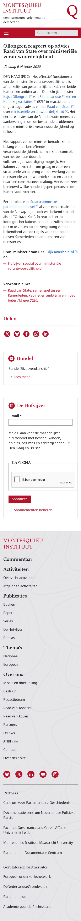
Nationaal (10, 656)
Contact (9, 749)
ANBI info (10, 741)
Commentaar (17, 559)
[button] (9, 774)
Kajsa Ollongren (15, 96)
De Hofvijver (13, 629)
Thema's (12, 647)
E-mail (14, 416)
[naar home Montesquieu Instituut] (22, 8)
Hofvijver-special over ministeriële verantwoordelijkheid (34, 266)
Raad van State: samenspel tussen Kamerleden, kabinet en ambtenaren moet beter (41, 295)
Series (8, 621)
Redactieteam (14, 699)
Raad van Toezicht (17, 708)
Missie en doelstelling (20, 683)
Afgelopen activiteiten (20, 586)
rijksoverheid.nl (61, 252)
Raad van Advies (16, 716)
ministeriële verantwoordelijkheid (37, 111)
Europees (10, 664)
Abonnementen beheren (33, 510)
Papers (8, 612)
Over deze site (14, 758)
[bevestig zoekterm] (38, 33)
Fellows (9, 733)
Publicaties (15, 596)
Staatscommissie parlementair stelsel (30, 204)
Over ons (13, 674)
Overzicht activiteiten (20, 577)
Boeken (9, 604)
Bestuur (9, 691)
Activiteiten (16, 569)
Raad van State (58, 106)
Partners (10, 724)
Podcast (9, 637)
